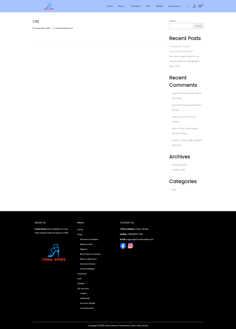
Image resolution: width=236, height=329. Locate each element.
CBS (36, 21)
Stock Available (87, 268)
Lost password (87, 308)
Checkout (82, 273)
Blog (174, 189)
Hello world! (174, 66)
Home (80, 229)
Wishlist (81, 283)
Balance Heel (86, 244)
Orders (83, 293)
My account (83, 288)
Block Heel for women (90, 254)
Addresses (85, 298)
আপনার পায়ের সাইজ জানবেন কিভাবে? (181, 51)
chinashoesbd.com (64, 28)
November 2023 (179, 165)
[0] (199, 6)
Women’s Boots (87, 264)
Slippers (83, 249)
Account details (87, 303)
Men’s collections (88, 259)
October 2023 (178, 169)
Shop (79, 234)
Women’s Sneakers (89, 239)
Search (172, 21)
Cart (79, 278)
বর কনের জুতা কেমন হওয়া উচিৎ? (179, 46)
